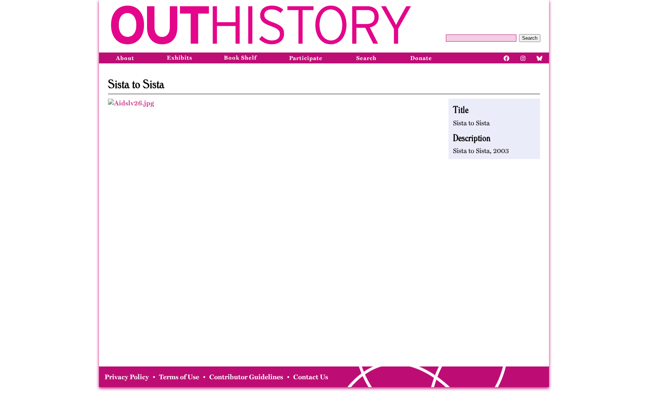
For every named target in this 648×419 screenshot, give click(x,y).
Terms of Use (179, 377)
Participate (305, 58)
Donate (421, 58)
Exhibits (179, 57)
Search (529, 38)
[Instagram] (523, 58)
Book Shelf (240, 57)
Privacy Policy (127, 377)
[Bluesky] (539, 58)
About (125, 58)
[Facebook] (506, 58)
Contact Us (310, 377)
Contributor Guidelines (246, 377)
